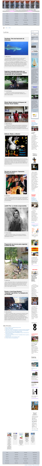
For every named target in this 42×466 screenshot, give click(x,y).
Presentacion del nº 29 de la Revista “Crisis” (12, 336)
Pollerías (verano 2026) (9, 328)
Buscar (35, 34)
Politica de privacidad (35, 464)
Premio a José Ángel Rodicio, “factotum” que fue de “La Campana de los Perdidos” (16, 293)
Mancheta (16, 24)
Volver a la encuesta (35, 430)
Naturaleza (16, 13)
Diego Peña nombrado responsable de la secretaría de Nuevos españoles (17, 329)
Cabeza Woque (21, 434)
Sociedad (16, 15)
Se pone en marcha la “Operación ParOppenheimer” (14, 172)
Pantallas (25, 13)
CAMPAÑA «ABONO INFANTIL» (35, 226)
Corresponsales (25, 20)
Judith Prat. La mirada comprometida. (16, 206)
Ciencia (7, 20)
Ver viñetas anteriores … (35, 361)
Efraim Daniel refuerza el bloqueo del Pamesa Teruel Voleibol (15, 102)
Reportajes (7, 22)
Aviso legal (30, 464)
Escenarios (35, 15)
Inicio (7, 13)
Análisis (35, 24)
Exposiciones (35, 13)
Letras (16, 22)
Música (25, 15)
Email (32, 39)
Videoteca (34, 22)
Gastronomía (16, 20)
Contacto (26, 464)
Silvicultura (16, 18)
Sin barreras (7, 24)
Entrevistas (35, 20)
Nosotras (25, 22)
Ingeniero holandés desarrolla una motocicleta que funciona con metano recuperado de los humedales (16, 72)
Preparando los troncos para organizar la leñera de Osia (16, 244)
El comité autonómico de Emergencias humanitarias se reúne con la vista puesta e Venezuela (34, 199)
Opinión (7, 18)
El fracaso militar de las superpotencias (11, 337)
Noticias (7, 15)
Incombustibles (25, 24)
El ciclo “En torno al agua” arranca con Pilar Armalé (34, 54)
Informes (25, 18)
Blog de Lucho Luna (34, 369)
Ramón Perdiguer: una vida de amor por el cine (13, 327)
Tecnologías (35, 18)
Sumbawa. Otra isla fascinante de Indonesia (14, 39)
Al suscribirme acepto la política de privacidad (34, 44)
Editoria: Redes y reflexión (12, 134)
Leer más (33, 190)
